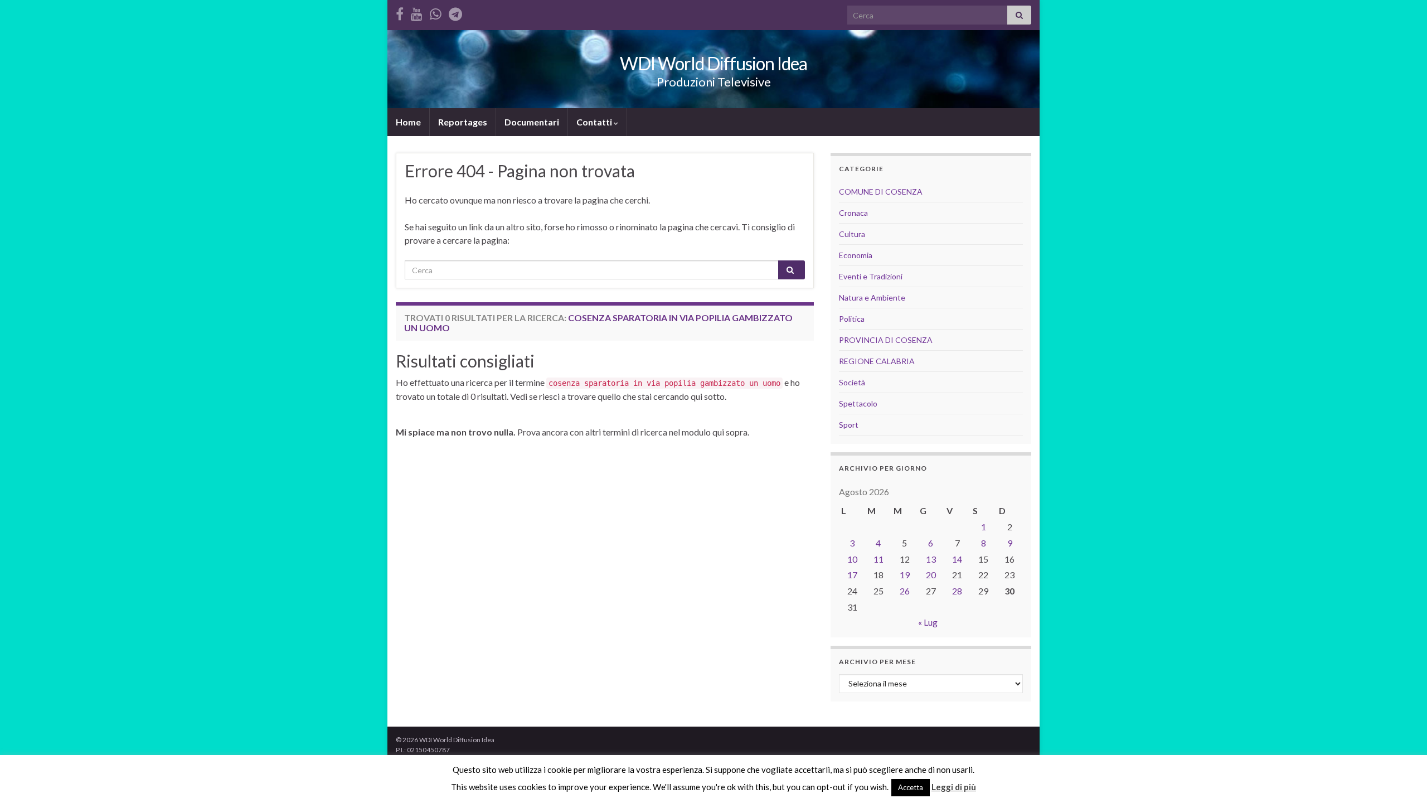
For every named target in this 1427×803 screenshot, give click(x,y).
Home (408, 122)
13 (931, 559)
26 (905, 591)
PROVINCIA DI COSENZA (886, 340)
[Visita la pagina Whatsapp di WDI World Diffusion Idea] (435, 12)
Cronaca (853, 212)
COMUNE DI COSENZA (881, 191)
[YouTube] (417, 12)
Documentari (531, 122)
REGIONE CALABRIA (877, 361)
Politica (852, 318)
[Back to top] (1402, 778)
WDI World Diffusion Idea (713, 63)
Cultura (852, 234)
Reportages (462, 122)
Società (852, 382)
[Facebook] (400, 12)
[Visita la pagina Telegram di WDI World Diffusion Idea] (455, 12)
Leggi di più (953, 787)
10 (852, 559)
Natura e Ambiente (872, 297)
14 (957, 559)
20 (931, 574)
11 (878, 559)
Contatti (595, 122)
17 (852, 574)
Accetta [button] (910, 787)
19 (905, 574)
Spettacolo (858, 403)
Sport (848, 424)
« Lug (928, 622)
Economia (855, 255)
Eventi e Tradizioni (870, 276)
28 (957, 591)
